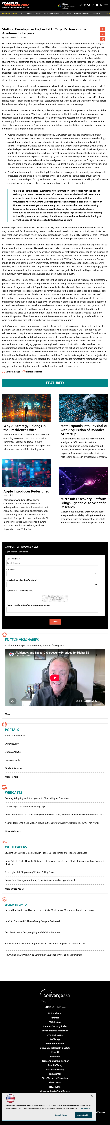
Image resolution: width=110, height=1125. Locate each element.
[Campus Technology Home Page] (15, 5)
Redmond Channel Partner (55, 1060)
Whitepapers (16, 846)
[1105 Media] (55, 1007)
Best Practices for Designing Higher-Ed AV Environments (33, 932)
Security (96, 14)
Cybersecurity (12, 743)
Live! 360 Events (55, 1034)
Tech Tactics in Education (55, 1078)
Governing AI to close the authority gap (25, 806)
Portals (12, 729)
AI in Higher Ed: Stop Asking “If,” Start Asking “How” (30, 872)
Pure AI (55, 1052)
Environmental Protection (55, 1030)
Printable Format (34, 371)
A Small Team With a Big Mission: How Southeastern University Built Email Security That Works (52, 822)
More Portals (11, 776)
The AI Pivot (55, 1082)
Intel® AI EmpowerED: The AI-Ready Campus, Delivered (32, 921)
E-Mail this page (13, 371)
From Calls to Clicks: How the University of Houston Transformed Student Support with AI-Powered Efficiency (54, 862)
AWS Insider (55, 1021)
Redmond (55, 1056)
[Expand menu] (106, 5)
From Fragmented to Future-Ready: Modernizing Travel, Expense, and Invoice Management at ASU (54, 814)
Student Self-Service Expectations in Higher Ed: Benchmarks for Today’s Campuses (46, 852)
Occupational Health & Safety (55, 1047)
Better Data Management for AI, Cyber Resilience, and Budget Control (40, 880)
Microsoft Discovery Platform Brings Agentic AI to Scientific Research (83, 502)
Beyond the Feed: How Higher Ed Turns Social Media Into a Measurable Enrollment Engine (50, 910)
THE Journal (55, 1086)
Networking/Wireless (54, 14)
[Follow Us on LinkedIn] (81, 5)
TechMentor (55, 1073)
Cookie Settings (61, 1115)
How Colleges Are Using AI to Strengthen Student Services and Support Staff (43, 954)
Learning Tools (12, 760)
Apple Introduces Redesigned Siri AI (26, 493)
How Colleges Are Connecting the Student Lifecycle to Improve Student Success (45, 943)
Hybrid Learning (33, 14)
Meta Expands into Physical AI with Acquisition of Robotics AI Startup (84, 429)
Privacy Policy (27, 590)
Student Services (13, 768)
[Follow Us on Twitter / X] (85, 5)
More (7, 714)
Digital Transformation (78, 14)
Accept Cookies (83, 1115)
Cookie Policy (85, 1108)
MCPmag (55, 1039)
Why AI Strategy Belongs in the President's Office (24, 427)
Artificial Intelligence (15, 735)
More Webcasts (13, 831)
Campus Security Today (55, 1026)
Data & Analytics (13, 751)
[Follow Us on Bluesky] (88, 5)
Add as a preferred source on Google (68, 6)
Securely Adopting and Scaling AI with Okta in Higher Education (37, 798)
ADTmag (55, 1017)
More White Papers (15, 888)
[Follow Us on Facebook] (93, 5)
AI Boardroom (55, 1013)
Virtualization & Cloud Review (55, 1091)
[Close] (92, 1096)
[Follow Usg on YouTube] (97, 5)
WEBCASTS (13, 792)
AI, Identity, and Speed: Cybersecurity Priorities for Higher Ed (35, 645)
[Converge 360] (55, 996)
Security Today (55, 1065)
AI (22, 14)
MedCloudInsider (55, 1043)
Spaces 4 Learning (55, 1069)
